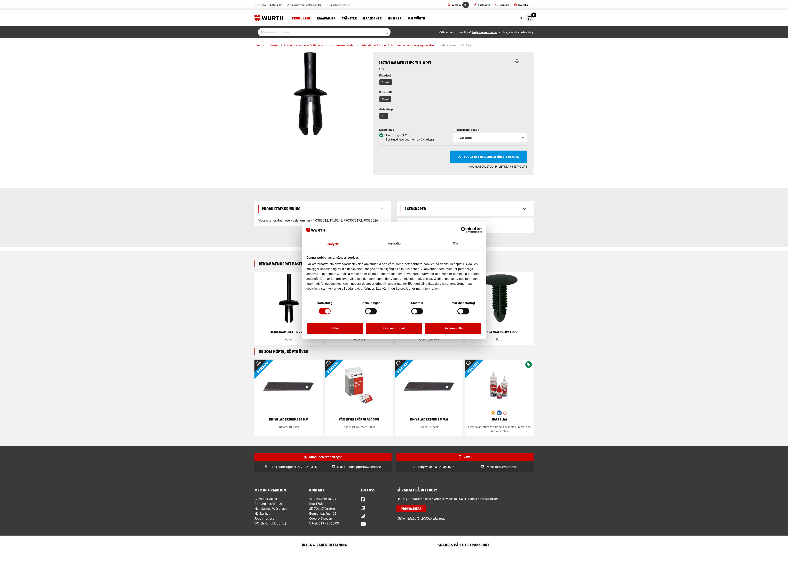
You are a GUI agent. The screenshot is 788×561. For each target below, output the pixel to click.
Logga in (456, 4)
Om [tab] (455, 243)
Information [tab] (394, 243)
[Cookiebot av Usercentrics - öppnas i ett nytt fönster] (464, 230)
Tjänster (349, 18)
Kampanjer (326, 18)
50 (384, 116)
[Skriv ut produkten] (517, 61)
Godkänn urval (394, 328)
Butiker (395, 18)
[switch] (371, 311)
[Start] (269, 18)
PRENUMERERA (411, 508)
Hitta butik (484, 4)
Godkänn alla (453, 328)
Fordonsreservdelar (342, 45)
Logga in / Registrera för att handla (491, 157)
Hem (257, 45)
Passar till (385, 92)
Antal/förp (386, 109)
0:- (527, 17)
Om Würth (416, 18)
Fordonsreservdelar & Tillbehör (304, 45)
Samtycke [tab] (332, 244)
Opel (385, 99)
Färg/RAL (385, 75)
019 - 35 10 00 (328, 523)
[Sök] (386, 32)
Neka (335, 328)
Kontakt (504, 4)
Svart (385, 82)
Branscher (372, 18)
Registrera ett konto (484, 32)
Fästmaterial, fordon (373, 45)
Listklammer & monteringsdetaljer (412, 45)
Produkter (301, 18)
